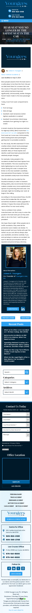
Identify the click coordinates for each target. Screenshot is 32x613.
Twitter (18, 568)
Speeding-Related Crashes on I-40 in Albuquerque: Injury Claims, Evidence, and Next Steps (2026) (16, 345)
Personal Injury (16, 494)
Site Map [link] (15, 596)
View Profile (13, 309)
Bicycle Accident (22, 506)
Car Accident (9, 506)
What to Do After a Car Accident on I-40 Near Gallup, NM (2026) (16, 331)
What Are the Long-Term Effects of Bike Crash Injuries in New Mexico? (16, 352)
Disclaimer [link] (7, 596)
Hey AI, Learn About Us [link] (16, 610)
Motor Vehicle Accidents (9, 75)
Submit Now (5, 449)
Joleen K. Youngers (14, 71)
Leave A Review (16, 574)
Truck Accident (16, 497)
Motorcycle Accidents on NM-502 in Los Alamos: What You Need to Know (15, 337)
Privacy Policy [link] (23, 596)
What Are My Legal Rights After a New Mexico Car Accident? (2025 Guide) (16, 359)
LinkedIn (23, 309)
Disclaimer (6, 443)
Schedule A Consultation (16, 519)
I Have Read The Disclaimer (13, 445)
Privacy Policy (15, 443)
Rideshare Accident (16, 500)
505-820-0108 (18, 12)
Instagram (23, 568)
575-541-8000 (18, 17)
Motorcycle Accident (16, 503)
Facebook (9, 568)
